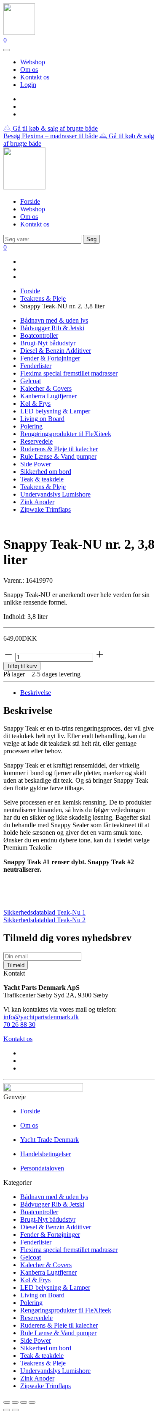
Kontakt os (34, 77)
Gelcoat (30, 380)
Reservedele (36, 441)
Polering (31, 426)
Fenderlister (35, 365)
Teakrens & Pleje (43, 298)
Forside (30, 201)
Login (28, 84)
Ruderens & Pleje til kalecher (59, 448)
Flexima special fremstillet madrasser (69, 373)
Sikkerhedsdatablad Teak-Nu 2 (44, 919)
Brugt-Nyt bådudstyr (47, 343)
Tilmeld (15, 965)
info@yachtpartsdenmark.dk (41, 1016)
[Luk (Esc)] (32, 1402)
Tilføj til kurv (22, 666)
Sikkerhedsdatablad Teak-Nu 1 (44, 912)
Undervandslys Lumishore (55, 494)
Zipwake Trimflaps (45, 509)
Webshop (32, 62)
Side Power (35, 464)
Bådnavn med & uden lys (54, 320)
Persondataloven (42, 1168)
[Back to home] (19, 32)
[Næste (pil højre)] (15, 1410)
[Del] (23, 1402)
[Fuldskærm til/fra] (15, 1402)
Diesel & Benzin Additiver (55, 350)
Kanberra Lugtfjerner (48, 396)
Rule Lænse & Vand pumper (58, 456)
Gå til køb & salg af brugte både (54, 128)
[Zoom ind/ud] (6, 1402)
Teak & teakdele (42, 479)
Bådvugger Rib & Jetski (52, 327)
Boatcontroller (39, 335)
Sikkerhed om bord (45, 471)
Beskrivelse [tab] (35, 692)
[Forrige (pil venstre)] (6, 1410)
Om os (29, 69)
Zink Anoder (37, 501)
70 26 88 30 (19, 1024)
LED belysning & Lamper (55, 411)
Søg (91, 239)
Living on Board (42, 418)
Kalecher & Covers (46, 388)
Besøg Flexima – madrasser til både (50, 135)
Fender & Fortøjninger (50, 358)
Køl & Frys (35, 403)
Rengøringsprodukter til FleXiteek (65, 433)
